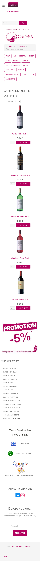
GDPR (6, 556)
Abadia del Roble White (20, 217)
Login (13, 5)
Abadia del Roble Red (20, 134)
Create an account (12, 12)
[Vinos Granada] (20, 35)
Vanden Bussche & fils (21, 546)
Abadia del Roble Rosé (20, 258)
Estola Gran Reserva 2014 (20, 175)
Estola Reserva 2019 (20, 299)
